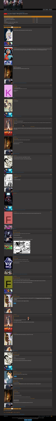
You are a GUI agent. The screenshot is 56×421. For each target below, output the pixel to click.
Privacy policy (47, 416)
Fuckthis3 (8, 224)
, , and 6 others (19, 172)
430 (12, 27)
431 (13, 27)
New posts (5, 10)
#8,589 (51, 174)
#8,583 (51, 66)
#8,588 (51, 155)
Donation (9, 9)
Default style (6, 416)
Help (50, 416)
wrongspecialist (8, 41)
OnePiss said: (15, 258)
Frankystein (8, 288)
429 (10, 27)
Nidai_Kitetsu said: (16, 296)
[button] (11, 9)
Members (18, 9)
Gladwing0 (8, 60)
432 (15, 27)
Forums (5, 9)
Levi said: (15, 86)
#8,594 (51, 276)
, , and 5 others (19, 209)
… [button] (7, 27)
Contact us (39, 416)
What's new (13, 9)
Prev (5, 27)
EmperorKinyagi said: (16, 232)
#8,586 (51, 118)
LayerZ (8, 130)
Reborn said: (15, 138)
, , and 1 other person (22, 254)
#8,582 (51, 47)
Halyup (8, 78)
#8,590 (51, 193)
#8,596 (51, 314)
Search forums (9, 10)
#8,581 (51, 28)
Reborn (8, 243)
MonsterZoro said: (16, 354)
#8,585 (51, 99)
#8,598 (51, 352)
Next (19, 27)
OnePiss (8, 168)
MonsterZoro (8, 269)
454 (17, 27)
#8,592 (51, 230)
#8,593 (51, 256)
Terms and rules (43, 416)
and (17, 153)
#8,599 (51, 371)
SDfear (8, 205)
